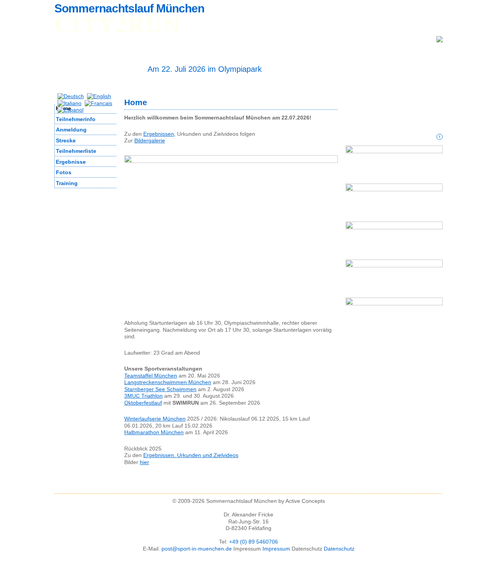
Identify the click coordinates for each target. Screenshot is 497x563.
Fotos (291, 26)
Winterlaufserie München (155, 419)
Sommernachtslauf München (129, 8)
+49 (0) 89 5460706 (253, 542)
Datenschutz (339, 549)
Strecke (66, 140)
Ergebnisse (256, 26)
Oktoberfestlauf (143, 403)
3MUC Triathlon (143, 396)
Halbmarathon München (154, 432)
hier (144, 462)
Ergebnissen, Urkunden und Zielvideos (190, 455)
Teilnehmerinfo (109, 26)
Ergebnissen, (159, 134)
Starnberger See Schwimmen (160, 389)
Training (67, 183)
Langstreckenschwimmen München (167, 382)
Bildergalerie (149, 140)
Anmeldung (158, 26)
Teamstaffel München (150, 375)
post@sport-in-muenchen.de (197, 549)
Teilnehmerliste (207, 26)
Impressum (276, 549)
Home (69, 26)
